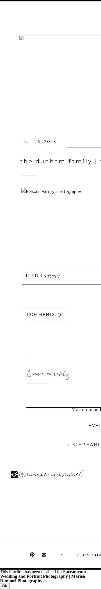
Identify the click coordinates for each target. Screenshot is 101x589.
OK (5, 586)
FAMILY (54, 276)
